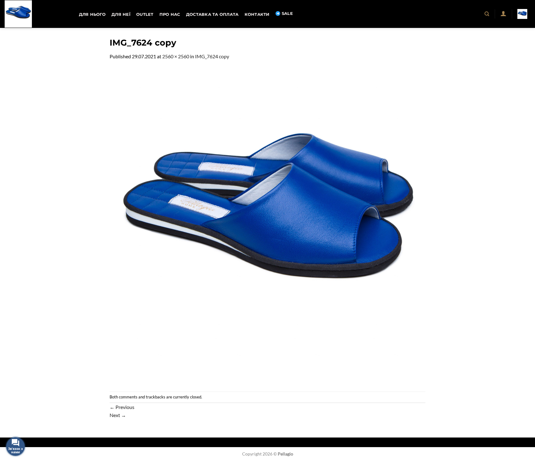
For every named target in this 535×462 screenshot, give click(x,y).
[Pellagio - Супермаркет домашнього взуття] (36, 14)
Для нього (92, 14)
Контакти (257, 14)
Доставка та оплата (212, 14)
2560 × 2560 (175, 56)
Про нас (169, 14)
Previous (122, 407)
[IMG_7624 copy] (267, 225)
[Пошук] (487, 14)
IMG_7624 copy (212, 56)
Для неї (120, 14)
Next (118, 415)
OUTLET (145, 14)
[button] (503, 13)
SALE (287, 13)
